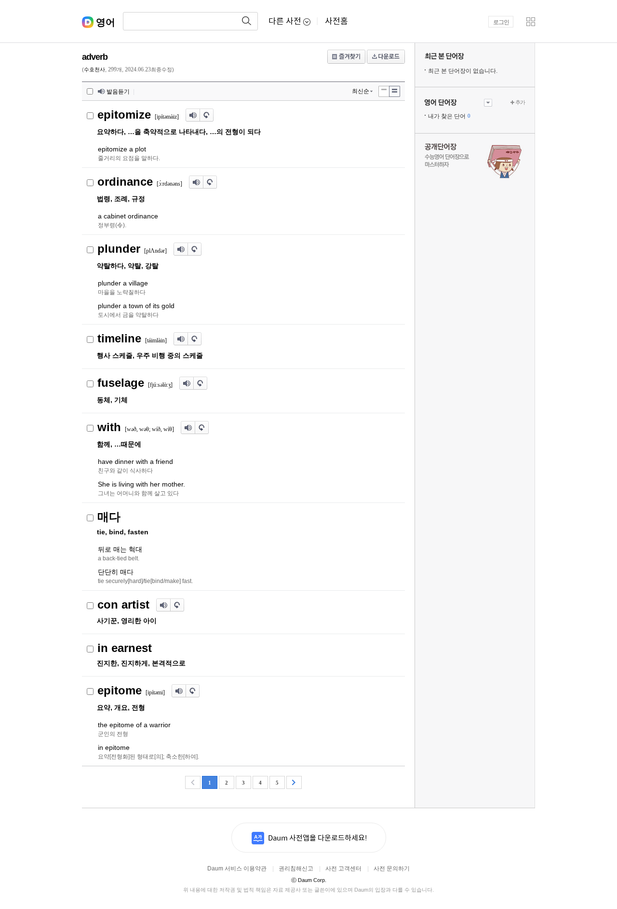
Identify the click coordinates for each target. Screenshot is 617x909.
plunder (118, 248)
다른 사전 (284, 22)
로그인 (501, 22)
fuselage (120, 382)
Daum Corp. (308, 880)
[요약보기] (394, 91)
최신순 (360, 91)
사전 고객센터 (343, 868)
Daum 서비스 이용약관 (237, 868)
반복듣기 (207, 115)
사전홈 (336, 22)
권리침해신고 (296, 868)
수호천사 (94, 69)
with (109, 427)
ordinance (125, 181)
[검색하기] (246, 21)
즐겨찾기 (346, 57)
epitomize (124, 114)
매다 (109, 516)
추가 (520, 102)
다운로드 (386, 57)
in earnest (124, 647)
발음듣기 (118, 91)
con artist (123, 604)
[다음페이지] (294, 782)
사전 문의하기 (392, 868)
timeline (119, 338)
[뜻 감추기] (383, 91)
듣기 (193, 115)
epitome (119, 690)
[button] (531, 21)
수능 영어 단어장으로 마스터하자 (475, 160)
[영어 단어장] (458, 103)
